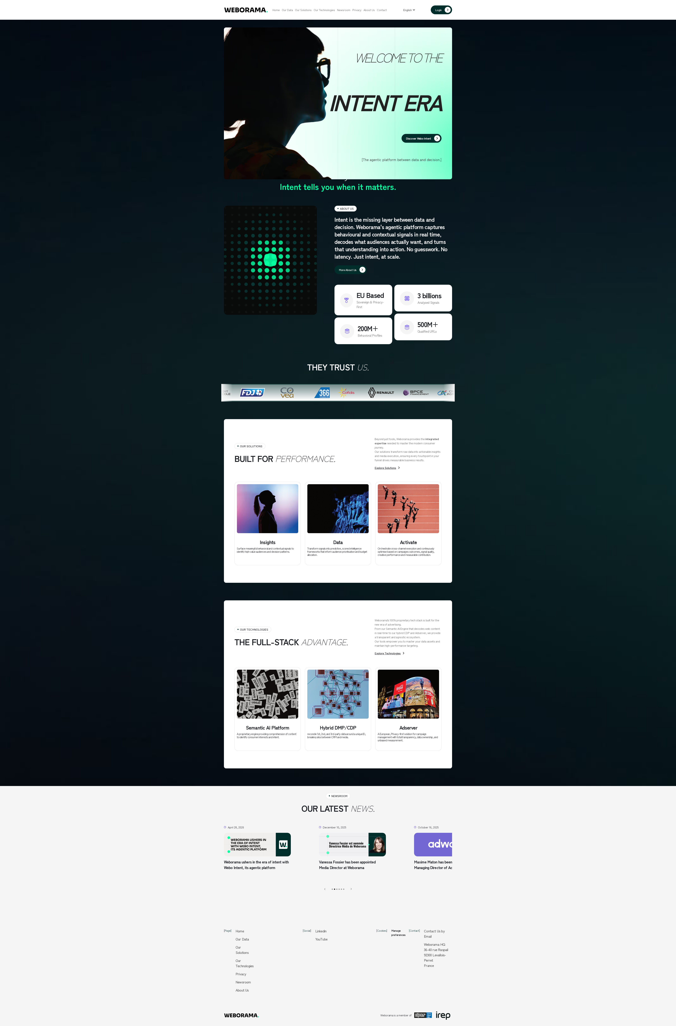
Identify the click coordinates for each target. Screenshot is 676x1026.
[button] (409, 9)
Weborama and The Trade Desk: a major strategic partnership (445, 864)
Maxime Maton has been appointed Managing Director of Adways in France (254, 864)
